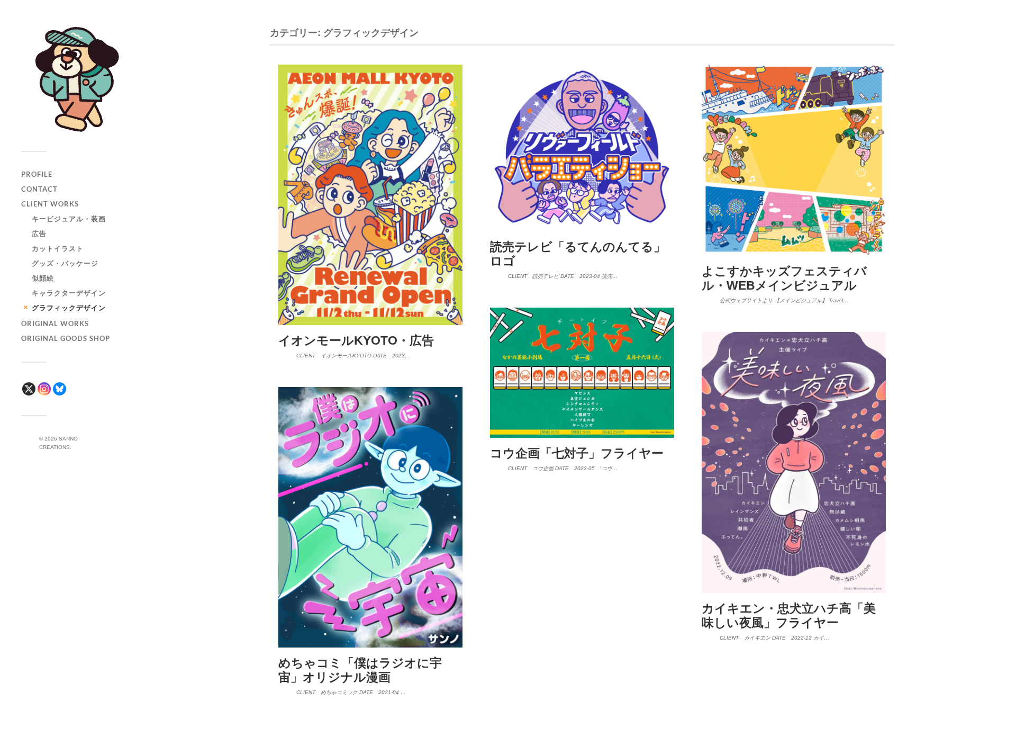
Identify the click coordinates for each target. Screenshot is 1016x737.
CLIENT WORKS (50, 204)
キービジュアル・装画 (69, 218)
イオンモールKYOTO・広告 (356, 340)
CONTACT (39, 189)
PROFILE (36, 174)
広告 (39, 233)
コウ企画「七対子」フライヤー (577, 453)
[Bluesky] (59, 389)
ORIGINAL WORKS (55, 323)
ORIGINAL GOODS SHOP (65, 338)
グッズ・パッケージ (65, 263)
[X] (28, 389)
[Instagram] (44, 389)
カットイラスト (58, 248)
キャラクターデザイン (69, 293)
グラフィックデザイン (69, 307)
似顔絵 (43, 278)
